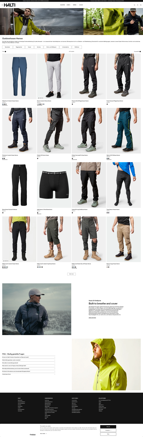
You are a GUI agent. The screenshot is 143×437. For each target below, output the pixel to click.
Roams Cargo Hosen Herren (113, 263)
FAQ (46, 418)
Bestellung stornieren (49, 409)
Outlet (19, 407)
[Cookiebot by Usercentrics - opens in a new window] (33, 435)
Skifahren (77, 47)
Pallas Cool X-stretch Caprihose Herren (46, 263)
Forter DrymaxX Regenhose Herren (115, 100)
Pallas (100, 401)
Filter (3, 51)
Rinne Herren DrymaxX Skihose (9, 209)
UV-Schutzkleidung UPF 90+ (105, 400)
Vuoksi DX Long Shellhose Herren (79, 209)
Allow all (108, 426)
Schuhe (39, 47)
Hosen (29, 47)
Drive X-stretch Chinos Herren (44, 100)
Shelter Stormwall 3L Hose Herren (80, 155)
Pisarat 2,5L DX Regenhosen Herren (80, 100)
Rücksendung (48, 403)
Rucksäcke (20, 406)
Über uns (74, 403)
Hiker (100, 403)
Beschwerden (48, 404)
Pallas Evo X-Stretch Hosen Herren (10, 100)
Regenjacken (19, 47)
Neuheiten (7, 47)
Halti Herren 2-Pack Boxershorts (44, 209)
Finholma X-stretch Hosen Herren (10, 155)
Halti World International (77, 409)
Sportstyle (101, 409)
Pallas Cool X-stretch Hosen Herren (10, 263)
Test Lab (73, 407)
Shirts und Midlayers (51, 47)
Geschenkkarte (21, 409)
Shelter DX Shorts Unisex (43, 155)
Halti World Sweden (76, 412)
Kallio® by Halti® (102, 407)
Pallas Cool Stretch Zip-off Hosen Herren (81, 263)
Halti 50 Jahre (74, 401)
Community (74, 400)
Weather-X (101, 404)
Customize (107, 430)
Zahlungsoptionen (49, 401)
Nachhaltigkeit (75, 406)
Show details (42, 433)
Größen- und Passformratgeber (51, 407)
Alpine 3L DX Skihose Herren (113, 155)
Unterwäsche (65, 47)
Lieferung (47, 400)
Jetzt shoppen (92, 317)
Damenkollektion (21, 401)
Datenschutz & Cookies (50, 412)
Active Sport (101, 406)
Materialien (47, 406)
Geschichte (74, 404)
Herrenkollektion (21, 403)
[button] (2, 5)
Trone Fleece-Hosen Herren (113, 209)
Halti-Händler (47, 415)
